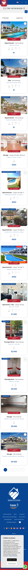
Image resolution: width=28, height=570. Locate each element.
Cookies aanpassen (12, 563)
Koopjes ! (22, 517)
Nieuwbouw (8, 519)
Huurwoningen (11, 522)
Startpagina (7, 514)
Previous (2, 30)
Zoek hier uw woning (10, 517)
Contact (22, 514)
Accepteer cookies (12, 559)
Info (15, 514)
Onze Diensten (19, 519)
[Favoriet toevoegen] (25, 23)
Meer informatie (13, 555)
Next (25, 30)
